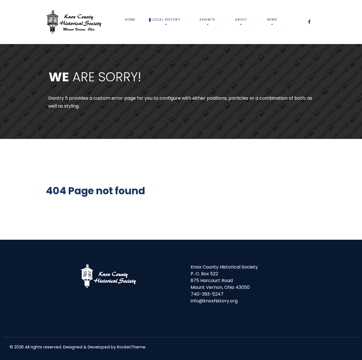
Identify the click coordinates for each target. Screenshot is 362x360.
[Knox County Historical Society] (74, 22)
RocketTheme (131, 347)
